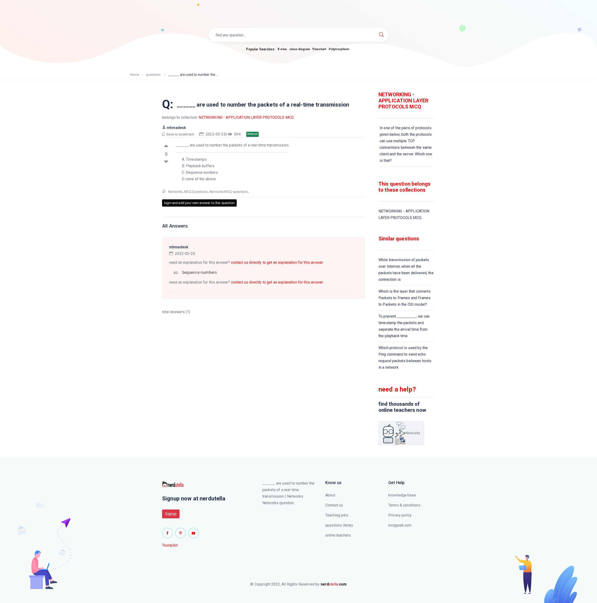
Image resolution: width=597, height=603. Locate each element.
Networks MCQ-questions (228, 192)
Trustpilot (170, 545)
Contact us (334, 505)
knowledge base (402, 495)
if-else (282, 49)
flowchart (319, 49)
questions (153, 74)
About (330, 495)
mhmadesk (176, 127)
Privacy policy (400, 515)
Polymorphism (339, 49)
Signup (171, 514)
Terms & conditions (404, 505)
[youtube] (193, 533)
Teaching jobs (336, 515)
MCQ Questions (196, 192)
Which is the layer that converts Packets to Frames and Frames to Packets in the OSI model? (404, 298)
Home (134, 74)
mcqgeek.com (400, 525)
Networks (175, 192)
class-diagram (299, 49)
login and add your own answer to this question (199, 203)
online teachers (338, 535)
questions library (339, 525)
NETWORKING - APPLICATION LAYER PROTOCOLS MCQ (246, 117)
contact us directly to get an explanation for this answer (277, 262)
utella (334, 584)
